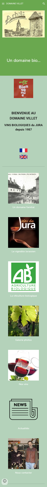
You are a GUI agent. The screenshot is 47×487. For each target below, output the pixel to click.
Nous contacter (23, 472)
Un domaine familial (24, 207)
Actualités (23, 428)
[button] (3, 3)
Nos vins (23, 384)
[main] (23, 60)
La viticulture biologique (23, 295)
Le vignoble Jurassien (23, 251)
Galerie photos (23, 340)
